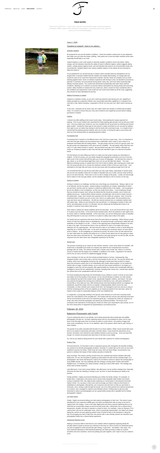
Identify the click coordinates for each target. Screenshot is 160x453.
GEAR (23, 9)
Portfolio (8, 9)
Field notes (30, 9)
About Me (16, 9)
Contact (39, 9)
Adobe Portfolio (93, 444)
